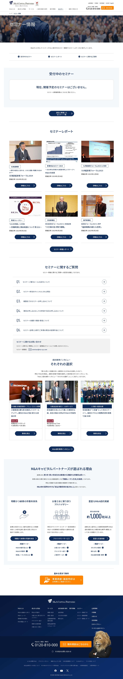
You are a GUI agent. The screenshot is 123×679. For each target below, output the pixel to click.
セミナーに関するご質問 (89, 56)
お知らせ (94, 616)
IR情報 (96, 3)
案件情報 (53, 9)
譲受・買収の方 (73, 9)
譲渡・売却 (50, 612)
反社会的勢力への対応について (32, 665)
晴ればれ (94, 551)
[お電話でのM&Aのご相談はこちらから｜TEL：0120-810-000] (45, 644)
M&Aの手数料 (20, 551)
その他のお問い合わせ (63, 651)
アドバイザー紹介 (60, 551)
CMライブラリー (96, 624)
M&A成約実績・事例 (97, 555)
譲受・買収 (50, 615)
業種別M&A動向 (22, 618)
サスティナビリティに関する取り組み (69, 665)
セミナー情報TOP (82, 612)
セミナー (60, 9)
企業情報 (90, 3)
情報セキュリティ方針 (56, 661)
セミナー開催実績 (82, 615)
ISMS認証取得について (68, 661)
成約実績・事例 (62, 608)
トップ (10, 13)
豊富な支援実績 (36, 624)
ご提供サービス (59, 555)
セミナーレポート (56, 56)
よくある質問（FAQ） (32, 661)
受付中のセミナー (26, 56)
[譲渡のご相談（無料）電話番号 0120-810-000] (93, 8)
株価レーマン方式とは (23, 555)
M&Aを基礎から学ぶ (24, 612)
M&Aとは (12, 9)
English (112, 3)
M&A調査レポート (23, 622)
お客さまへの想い (60, 548)
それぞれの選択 (96, 548)
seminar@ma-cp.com (39, 349)
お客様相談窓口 (84, 665)
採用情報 (102, 3)
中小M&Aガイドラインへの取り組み (50, 665)
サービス (31, 9)
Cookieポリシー (80, 661)
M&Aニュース (21, 615)
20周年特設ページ (94, 665)
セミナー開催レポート (83, 618)
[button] (104, 282)
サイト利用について (91, 661)
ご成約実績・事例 (42, 9)
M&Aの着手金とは (22, 548)
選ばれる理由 (22, 9)
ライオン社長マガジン (98, 628)
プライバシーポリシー (44, 661)
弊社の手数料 (36, 612)
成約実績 (60, 612)
